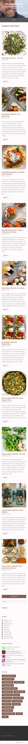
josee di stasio (18, 698)
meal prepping (7, 710)
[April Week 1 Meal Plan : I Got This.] (7, 81)
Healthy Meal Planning (10, 688)
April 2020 (6, 629)
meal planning (17, 701)
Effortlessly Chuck (14, 4)
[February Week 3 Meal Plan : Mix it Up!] (7, 477)
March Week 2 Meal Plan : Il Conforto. (13, 288)
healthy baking (8, 682)
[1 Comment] (5, 197)
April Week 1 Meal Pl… (12, 659)
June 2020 (6, 625)
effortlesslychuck (11, 663)
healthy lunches (8, 685)
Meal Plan (6, 701)
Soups (5, 717)
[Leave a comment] (5, 81)
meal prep (16, 704)
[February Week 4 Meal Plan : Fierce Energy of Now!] (7, 421)
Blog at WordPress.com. (8, 736)
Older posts (14, 596)
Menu (14, 20)
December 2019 (8, 636)
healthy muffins (19, 691)
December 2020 (8, 624)
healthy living (19, 682)
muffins (19, 713)
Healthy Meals (7, 691)
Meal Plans (7, 704)
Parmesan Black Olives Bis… (13, 653)
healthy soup (7, 698)
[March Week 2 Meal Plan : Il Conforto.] (7, 309)
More (17, 78)
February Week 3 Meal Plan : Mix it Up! (13, 454)
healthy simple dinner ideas (11, 695)
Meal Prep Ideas (8, 707)
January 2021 (7, 622)
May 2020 (6, 627)
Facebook (4, 608)
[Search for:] (14, 601)
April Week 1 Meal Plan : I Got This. (12, 58)
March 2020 (7, 631)
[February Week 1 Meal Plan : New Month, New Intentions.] (7, 589)
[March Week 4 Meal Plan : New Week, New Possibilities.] (7, 197)
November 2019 (8, 638)
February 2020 (8, 633)
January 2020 (7, 634)
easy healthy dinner (9, 676)
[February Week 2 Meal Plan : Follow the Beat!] (7, 533)
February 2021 (8, 620)
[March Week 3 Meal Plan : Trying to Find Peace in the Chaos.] (7, 255)
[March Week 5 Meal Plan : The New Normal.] (7, 139)
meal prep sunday (8, 713)
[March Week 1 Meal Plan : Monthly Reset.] (7, 365)
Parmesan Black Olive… (12, 651)
